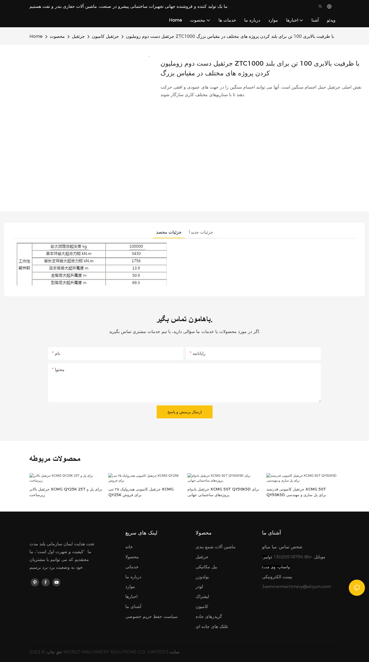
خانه (129, 546)
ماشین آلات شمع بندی (216, 546)
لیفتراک (202, 596)
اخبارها (131, 596)
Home (36, 36)
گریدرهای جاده (209, 616)
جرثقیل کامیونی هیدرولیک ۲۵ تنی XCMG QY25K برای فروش (141, 492)
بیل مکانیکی (206, 566)
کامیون (202, 606)
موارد (130, 586)
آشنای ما (133, 606)
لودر (199, 586)
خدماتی (132, 566)
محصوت (57, 36)
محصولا (132, 556)
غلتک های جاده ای (212, 626)
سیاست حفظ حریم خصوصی (151, 616)
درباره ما (133, 576)
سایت (174, 651)
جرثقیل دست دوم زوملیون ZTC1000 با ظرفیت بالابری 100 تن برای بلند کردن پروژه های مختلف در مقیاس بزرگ (230, 36)
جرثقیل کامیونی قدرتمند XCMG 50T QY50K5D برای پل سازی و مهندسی (296, 492)
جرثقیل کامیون (105, 36)
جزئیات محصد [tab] (169, 232)
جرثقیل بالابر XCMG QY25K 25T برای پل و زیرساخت (65, 492)
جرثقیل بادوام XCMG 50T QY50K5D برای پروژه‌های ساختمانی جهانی (223, 492)
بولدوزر (202, 576)
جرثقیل (78, 36)
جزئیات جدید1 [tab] (200, 232)
